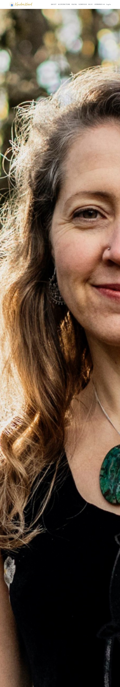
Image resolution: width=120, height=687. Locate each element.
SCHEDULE (83, 4)
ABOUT (53, 4)
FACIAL (74, 4)
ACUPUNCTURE (64, 4)
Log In (108, 4)
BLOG (90, 4)
